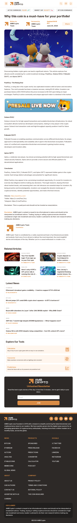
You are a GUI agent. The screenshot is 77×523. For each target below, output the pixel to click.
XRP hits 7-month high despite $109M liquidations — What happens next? (33, 321)
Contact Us (9, 490)
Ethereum (9, 287)
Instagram (56, 457)
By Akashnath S (11, 303)
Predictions (33, 452)
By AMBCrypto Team (28, 262)
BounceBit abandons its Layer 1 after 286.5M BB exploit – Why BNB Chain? (34, 311)
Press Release (33, 448)
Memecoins (8, 466)
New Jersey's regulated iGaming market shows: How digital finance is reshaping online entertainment (64, 272)
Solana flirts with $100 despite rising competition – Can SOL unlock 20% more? (35, 331)
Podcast (32, 466)
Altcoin (7, 452)
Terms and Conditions (37, 485)
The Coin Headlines (36, 494)
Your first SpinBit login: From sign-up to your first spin (28, 258)
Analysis (24, 267)
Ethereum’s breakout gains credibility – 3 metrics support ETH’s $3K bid (33, 290)
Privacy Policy (34, 481)
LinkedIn (55, 452)
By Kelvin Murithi (11, 292)
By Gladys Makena (12, 323)
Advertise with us (11, 494)
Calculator (33, 461)
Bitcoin (8, 298)
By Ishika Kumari (11, 313)
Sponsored (32, 443)
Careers (7, 499)
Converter (32, 457)
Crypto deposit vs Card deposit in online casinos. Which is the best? (64, 258)
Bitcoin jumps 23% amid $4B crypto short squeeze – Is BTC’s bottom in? (32, 300)
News (7, 308)
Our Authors (9, 485)
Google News (25, 253)
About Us (8, 481)
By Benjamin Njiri (11, 333)
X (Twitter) (56, 443)
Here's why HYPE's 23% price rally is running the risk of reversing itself (28, 272)
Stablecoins (9, 461)
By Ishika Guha (26, 276)
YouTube (55, 461)
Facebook (56, 448)
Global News (9, 470)
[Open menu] (6, 3)
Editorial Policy (35, 490)
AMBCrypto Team (14, 25)
